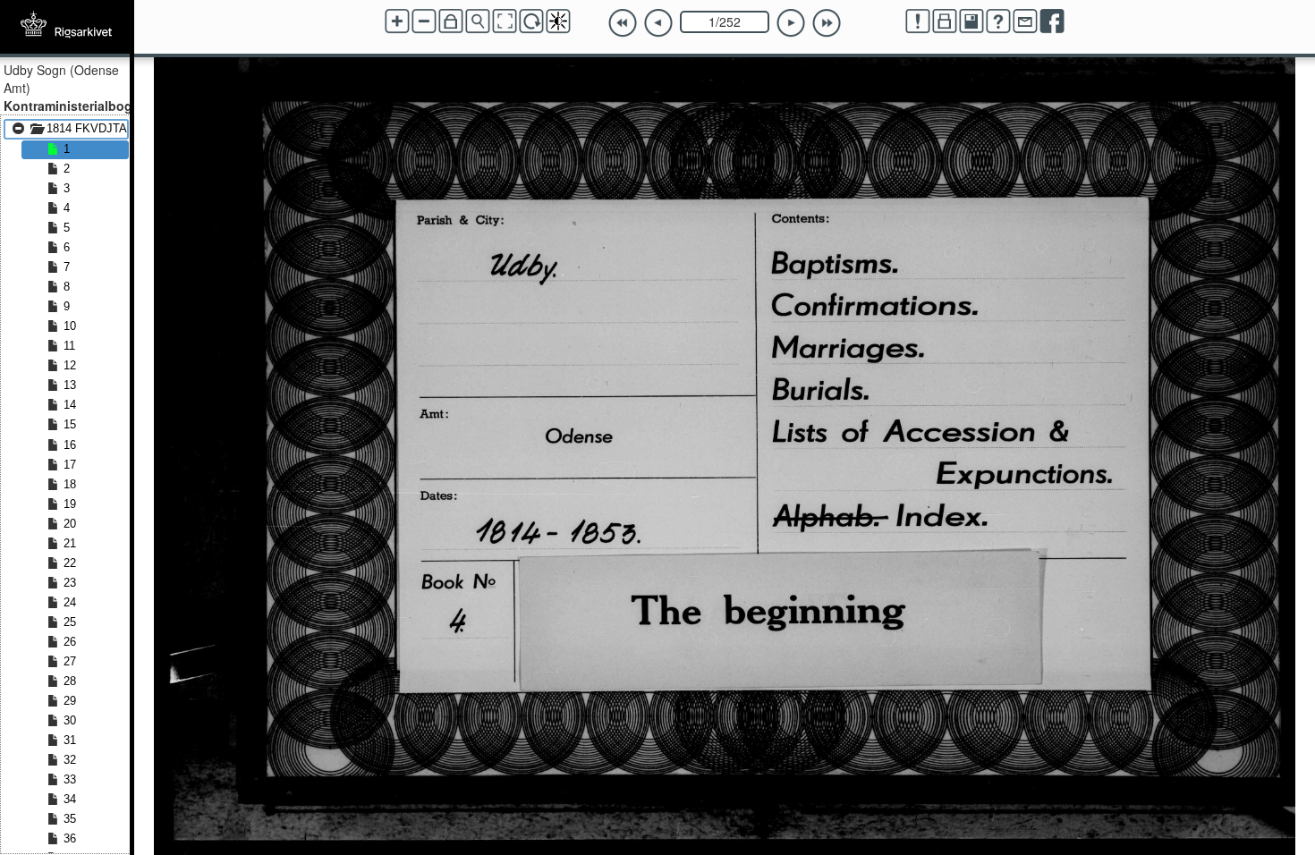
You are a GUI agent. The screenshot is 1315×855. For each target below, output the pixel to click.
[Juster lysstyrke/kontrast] (558, 21)
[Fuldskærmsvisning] (504, 21)
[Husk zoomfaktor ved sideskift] (450, 21)
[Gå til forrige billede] (658, 23)
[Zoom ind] (397, 21)
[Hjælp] (998, 21)
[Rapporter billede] (917, 21)
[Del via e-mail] (1025, 21)
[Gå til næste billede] (790, 23)
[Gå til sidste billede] (826, 23)
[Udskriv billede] (944, 21)
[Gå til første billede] (622, 23)
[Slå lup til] (477, 21)
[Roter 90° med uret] (531, 21)
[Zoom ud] (424, 21)
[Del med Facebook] (1052, 21)
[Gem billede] (971, 21)
